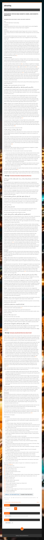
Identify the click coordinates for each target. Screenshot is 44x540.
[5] (36, 66)
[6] (4, 473)
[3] (18, 66)
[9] (12, 144)
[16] (35, 356)
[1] (16, 55)
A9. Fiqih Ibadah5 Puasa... (15, 494)
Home (7, 494)
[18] (31, 412)
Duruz (38, 502)
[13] (21, 307)
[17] (7, 365)
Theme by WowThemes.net (23, 535)
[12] (25, 271)
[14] (7, 330)
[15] (14, 338)
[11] (13, 242)
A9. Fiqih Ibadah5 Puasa (18, 497)
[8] (14, 125)
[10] (17, 169)
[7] (22, 117)
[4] (25, 66)
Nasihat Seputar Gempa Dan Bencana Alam (12, 502)
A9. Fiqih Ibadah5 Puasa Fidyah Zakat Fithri (29, 497)
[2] (21, 63)
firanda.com (10, 464)
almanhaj (7, 5)
